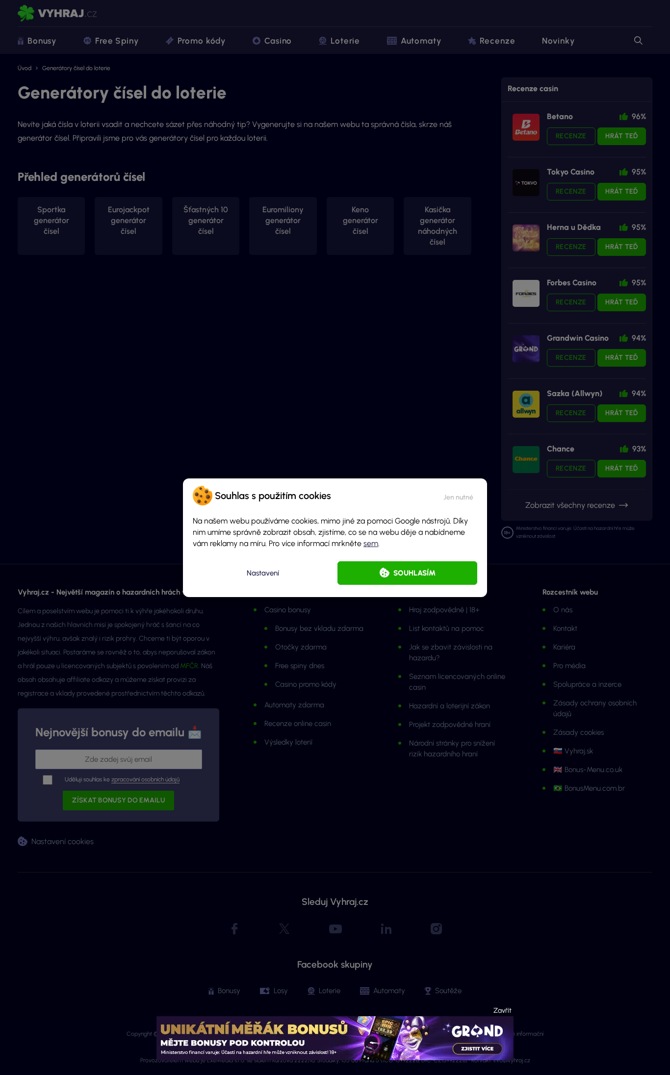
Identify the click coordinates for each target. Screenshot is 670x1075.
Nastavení (263, 573)
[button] (458, 495)
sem (370, 543)
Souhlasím (414, 573)
